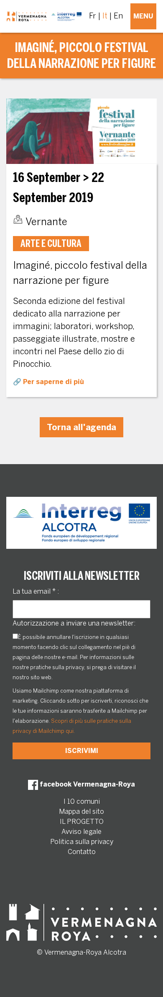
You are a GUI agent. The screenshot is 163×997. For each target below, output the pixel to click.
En (118, 16)
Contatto (82, 852)
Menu (143, 16)
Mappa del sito (81, 811)
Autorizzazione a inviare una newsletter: (74, 623)
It (104, 16)
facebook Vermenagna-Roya (86, 784)
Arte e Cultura (51, 243)
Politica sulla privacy (81, 842)
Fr (92, 16)
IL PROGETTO (82, 822)
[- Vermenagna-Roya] (44, 16)
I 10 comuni (82, 801)
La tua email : (36, 591)
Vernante (46, 221)
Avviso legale (81, 832)
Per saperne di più (53, 382)
